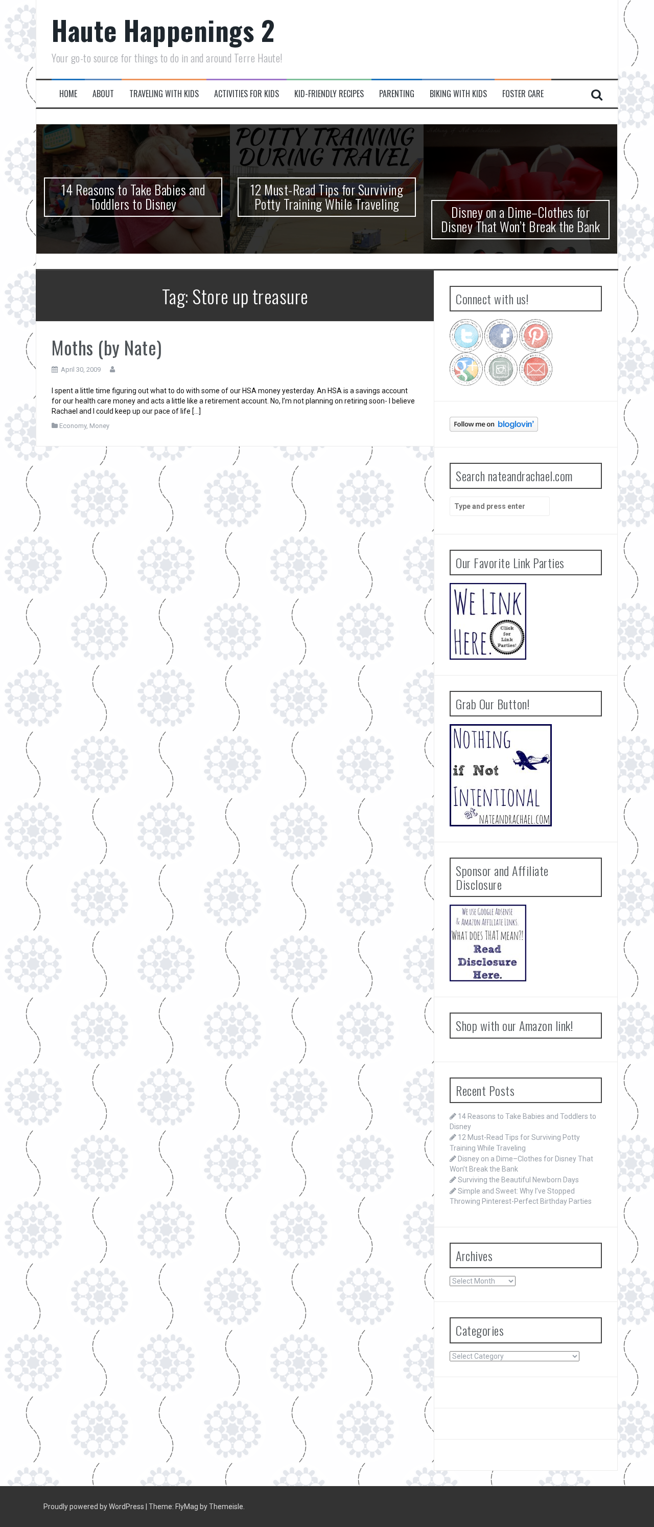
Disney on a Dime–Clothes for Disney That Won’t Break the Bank (520, 219)
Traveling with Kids (164, 94)
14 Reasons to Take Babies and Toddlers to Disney (133, 196)
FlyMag (186, 1506)
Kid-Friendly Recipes (329, 94)
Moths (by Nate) (107, 347)
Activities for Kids (246, 94)
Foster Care (523, 94)
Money (99, 426)
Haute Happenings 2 (163, 30)
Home (68, 94)
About (103, 94)
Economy (72, 426)
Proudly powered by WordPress (94, 1506)
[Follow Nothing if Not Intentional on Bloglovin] (494, 423)
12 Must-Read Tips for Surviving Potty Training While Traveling (327, 196)
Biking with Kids (458, 94)
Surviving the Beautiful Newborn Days (518, 1180)
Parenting (396, 94)
